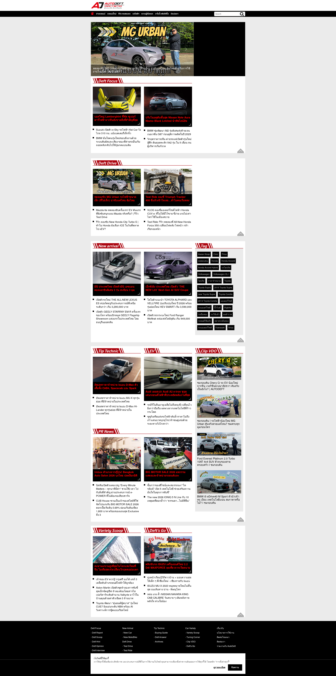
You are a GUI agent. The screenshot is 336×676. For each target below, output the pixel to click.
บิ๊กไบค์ (217, 307)
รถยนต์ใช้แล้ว (204, 320)
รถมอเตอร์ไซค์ (205, 327)
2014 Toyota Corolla (207, 300)
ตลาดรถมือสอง (222, 320)
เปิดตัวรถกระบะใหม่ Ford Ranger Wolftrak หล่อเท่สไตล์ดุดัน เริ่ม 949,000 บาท (168, 318)
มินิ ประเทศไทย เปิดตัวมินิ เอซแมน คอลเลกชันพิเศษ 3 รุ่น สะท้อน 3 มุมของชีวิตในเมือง (114, 290)
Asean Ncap (204, 254)
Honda (214, 260)
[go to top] (240, 150)
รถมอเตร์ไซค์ (204, 307)
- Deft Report (97, 632)
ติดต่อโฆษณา (223, 637)
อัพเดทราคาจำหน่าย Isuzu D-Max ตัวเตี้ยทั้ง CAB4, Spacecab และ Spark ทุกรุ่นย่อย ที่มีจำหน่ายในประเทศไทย (116, 388)
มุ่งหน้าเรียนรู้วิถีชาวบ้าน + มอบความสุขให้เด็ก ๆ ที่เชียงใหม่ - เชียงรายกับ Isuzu (169, 579)
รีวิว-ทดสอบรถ (124, 13)
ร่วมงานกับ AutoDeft (226, 646)
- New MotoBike (129, 637)
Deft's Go (157, 530)
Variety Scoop (110, 530)
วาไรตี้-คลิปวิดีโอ (162, 13)
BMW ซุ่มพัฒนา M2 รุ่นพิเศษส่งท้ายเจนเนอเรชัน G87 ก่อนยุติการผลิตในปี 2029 (169, 132)
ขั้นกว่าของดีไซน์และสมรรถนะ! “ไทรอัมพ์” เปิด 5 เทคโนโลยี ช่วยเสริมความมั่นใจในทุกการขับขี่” (169, 488)
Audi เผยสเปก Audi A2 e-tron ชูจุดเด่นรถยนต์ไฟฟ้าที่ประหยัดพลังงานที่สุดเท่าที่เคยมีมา (168, 395)
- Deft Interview (98, 650)
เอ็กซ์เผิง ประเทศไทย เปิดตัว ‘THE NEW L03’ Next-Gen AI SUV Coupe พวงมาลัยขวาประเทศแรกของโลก (167, 290)
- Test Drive (127, 646)
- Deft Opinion (97, 646)
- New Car (127, 632)
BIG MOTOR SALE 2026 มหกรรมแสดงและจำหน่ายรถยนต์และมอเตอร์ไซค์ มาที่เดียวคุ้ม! (165, 475)
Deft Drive (107, 163)
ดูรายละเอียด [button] (219, 667)
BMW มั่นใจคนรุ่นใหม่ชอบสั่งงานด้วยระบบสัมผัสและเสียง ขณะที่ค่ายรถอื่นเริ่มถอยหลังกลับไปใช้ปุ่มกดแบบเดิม (118, 141)
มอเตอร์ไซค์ (226, 300)
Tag (204, 246)
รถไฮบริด (226, 267)
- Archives (158, 641)
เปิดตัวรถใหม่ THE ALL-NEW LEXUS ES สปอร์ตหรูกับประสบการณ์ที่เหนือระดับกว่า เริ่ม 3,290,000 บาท (116, 303)
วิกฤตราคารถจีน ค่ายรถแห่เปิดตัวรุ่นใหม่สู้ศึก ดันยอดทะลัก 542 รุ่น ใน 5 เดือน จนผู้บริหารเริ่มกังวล (169, 142)
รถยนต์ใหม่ (111, 13)
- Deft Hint (95, 641)
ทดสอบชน (203, 260)
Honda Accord (228, 260)
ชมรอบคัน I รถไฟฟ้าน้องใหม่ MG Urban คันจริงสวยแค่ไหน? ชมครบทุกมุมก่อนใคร (218, 424)
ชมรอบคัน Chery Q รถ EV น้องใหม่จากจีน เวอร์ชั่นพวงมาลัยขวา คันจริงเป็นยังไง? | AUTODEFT (218, 386)
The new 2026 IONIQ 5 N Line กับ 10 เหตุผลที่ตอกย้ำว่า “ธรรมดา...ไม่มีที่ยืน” (168, 498)
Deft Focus (107, 81)
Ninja (230, 327)
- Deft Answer (160, 637)
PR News (106, 431)
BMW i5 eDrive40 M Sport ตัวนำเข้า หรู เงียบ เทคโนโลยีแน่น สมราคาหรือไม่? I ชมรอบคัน (218, 499)
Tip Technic (108, 351)
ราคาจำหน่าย (214, 280)
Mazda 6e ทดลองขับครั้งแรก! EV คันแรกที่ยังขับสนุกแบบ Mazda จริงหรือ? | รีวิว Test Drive (118, 213)
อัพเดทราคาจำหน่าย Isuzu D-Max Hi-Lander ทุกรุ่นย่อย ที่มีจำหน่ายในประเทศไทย (116, 409)
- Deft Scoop (96, 637)
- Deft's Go (190, 646)
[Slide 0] (133, 23)
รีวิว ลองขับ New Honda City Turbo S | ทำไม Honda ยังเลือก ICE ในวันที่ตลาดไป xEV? (117, 225)
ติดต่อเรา (174, 13)
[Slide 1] (138, 23)
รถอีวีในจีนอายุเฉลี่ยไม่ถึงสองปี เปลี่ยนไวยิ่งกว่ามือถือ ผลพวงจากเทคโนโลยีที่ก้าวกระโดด (169, 408)
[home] (92, 13)
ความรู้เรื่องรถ (147, 13)
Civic (215, 254)
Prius (224, 254)
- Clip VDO (190, 641)
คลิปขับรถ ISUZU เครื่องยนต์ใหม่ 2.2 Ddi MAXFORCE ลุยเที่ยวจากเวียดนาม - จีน (168, 567)
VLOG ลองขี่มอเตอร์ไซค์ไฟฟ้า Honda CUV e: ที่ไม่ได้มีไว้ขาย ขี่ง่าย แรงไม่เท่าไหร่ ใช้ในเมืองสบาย (169, 213)
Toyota (227, 280)
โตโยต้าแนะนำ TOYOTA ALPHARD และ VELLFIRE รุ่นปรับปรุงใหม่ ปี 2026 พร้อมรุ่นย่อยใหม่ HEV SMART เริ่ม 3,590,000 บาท (169, 305)
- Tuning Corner (192, 637)
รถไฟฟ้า (136, 13)
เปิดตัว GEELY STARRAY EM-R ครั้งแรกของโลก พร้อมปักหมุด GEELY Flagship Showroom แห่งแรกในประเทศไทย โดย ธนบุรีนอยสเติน (118, 317)
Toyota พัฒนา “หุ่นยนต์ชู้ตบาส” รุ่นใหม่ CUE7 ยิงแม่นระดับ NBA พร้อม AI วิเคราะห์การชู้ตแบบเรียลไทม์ (117, 606)
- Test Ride (127, 650)
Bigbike (227, 307)
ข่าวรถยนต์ (100, 13)
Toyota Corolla (225, 294)
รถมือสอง (202, 314)
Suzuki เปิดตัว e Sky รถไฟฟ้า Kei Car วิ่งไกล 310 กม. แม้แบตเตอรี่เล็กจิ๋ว (118, 131)
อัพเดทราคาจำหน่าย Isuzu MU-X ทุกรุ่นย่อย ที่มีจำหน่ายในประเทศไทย (118, 399)
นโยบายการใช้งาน (225, 632)
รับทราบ (235, 667)
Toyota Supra (204, 287)
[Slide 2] (142, 23)
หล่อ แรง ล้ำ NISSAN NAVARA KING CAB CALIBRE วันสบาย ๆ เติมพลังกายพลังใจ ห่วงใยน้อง (168, 597)
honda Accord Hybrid (208, 267)
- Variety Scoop (192, 632)
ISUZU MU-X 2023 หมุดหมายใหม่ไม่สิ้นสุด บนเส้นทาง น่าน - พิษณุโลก (169, 587)
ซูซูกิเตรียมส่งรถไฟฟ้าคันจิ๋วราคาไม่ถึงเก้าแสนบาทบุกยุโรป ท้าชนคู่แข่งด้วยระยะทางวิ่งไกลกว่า (168, 420)
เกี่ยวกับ (220, 628)
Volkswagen (204, 274)
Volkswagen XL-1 (221, 274)
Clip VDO (208, 351)
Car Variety (190, 628)
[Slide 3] (147, 23)
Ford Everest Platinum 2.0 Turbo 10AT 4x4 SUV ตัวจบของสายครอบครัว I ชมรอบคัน (216, 461)
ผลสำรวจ (227, 314)
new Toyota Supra (206, 294)
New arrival (108, 246)
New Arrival (127, 628)
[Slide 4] (152, 23)
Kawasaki (220, 327)
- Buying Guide (161, 632)
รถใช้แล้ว (215, 314)
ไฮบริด (201, 280)
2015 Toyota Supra (223, 287)
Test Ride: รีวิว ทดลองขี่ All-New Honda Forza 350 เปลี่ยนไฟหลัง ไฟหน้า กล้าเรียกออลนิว (169, 225)
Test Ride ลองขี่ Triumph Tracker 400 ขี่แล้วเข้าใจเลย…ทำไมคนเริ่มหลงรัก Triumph (167, 200)
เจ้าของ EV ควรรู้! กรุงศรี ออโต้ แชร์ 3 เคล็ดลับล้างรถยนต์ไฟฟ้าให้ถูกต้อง (116, 580)
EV (151, 351)
